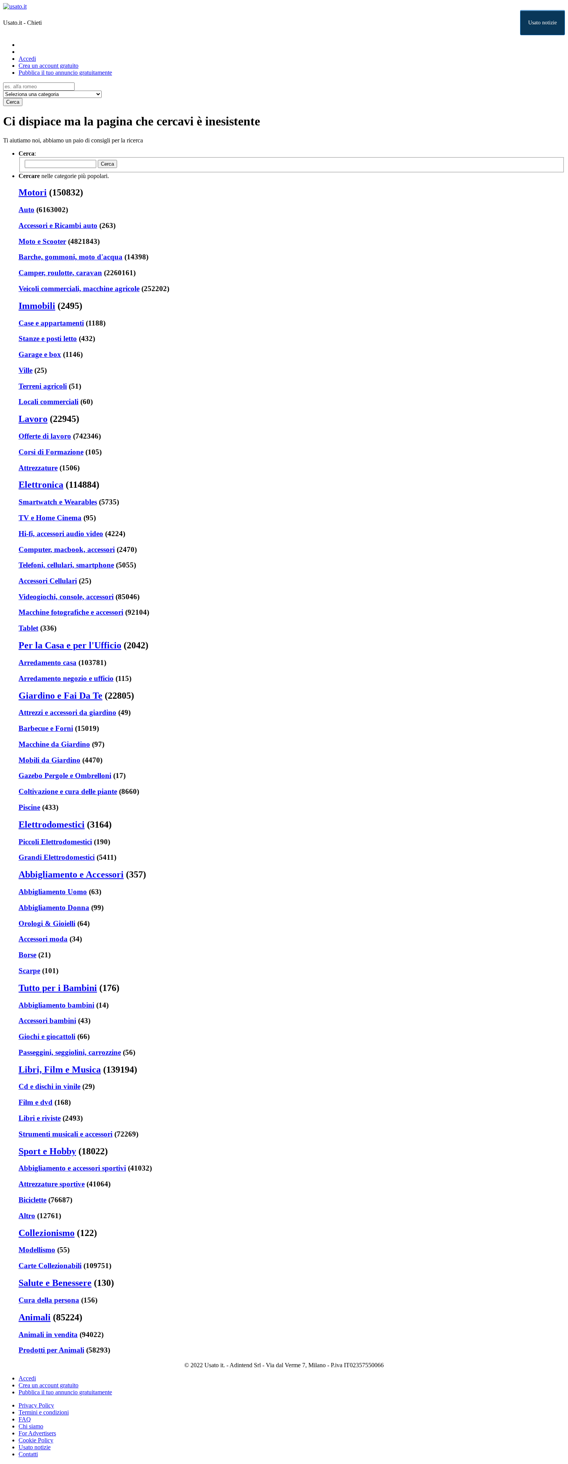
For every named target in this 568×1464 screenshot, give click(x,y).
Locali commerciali (48, 402)
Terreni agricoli (43, 386)
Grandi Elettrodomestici (57, 857)
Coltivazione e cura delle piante (68, 791)
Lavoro (33, 419)
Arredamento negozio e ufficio (66, 678)
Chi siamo (31, 1426)
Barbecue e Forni (46, 728)
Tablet (28, 628)
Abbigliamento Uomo (53, 892)
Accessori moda (43, 939)
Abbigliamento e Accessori (71, 874)
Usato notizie (542, 23)
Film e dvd (36, 1102)
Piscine (29, 807)
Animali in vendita (48, 1334)
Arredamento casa (48, 662)
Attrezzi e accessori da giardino (67, 712)
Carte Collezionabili (50, 1266)
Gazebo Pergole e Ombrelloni (65, 775)
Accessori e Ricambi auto (58, 225)
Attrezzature (38, 468)
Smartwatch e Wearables (58, 502)
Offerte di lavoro (45, 436)
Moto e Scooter (42, 241)
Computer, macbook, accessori (67, 549)
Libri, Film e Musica (60, 1070)
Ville (25, 370)
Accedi (27, 58)
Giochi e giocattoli (47, 1036)
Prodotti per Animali (51, 1350)
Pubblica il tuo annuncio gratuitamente (65, 72)
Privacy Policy (36, 1405)
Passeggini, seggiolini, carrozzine (70, 1052)
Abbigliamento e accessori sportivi (72, 1168)
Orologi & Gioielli (47, 923)
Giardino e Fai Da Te (60, 696)
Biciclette (32, 1200)
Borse (27, 955)
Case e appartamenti (51, 323)
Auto (26, 210)
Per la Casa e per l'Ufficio (70, 645)
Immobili (37, 306)
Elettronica (41, 485)
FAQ (25, 1419)
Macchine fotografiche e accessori (71, 612)
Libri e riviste (40, 1118)
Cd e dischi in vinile (49, 1086)
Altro (27, 1216)
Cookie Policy (36, 1440)
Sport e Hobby (47, 1151)
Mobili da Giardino (49, 760)
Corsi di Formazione (51, 452)
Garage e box (40, 354)
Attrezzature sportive (52, 1184)
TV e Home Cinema (50, 518)
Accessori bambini (47, 1021)
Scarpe (29, 971)
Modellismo (37, 1250)
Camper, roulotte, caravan (60, 273)
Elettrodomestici (52, 824)
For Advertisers (37, 1433)
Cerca (12, 102)
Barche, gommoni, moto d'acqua (70, 257)
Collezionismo (47, 1233)
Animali (35, 1317)
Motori (33, 192)
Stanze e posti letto (48, 338)
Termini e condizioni (44, 1412)
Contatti (28, 1454)
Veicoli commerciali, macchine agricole (79, 289)
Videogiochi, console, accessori (66, 597)
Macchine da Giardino (54, 744)
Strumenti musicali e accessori (65, 1134)
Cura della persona (49, 1300)
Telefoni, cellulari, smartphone (66, 565)
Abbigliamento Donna (54, 907)
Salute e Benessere (55, 1283)
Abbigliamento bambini (56, 1005)
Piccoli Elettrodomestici (55, 842)
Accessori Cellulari (48, 581)
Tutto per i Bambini (58, 988)
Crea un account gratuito (48, 65)
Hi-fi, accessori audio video (61, 534)
